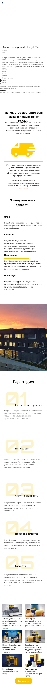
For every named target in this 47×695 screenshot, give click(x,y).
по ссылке (23, 188)
